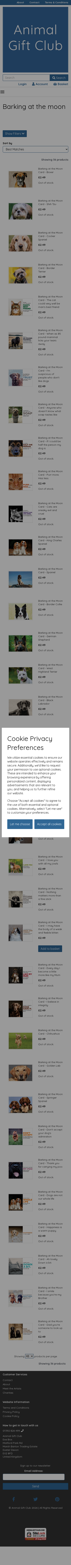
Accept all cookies (49, 824)
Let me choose (20, 824)
